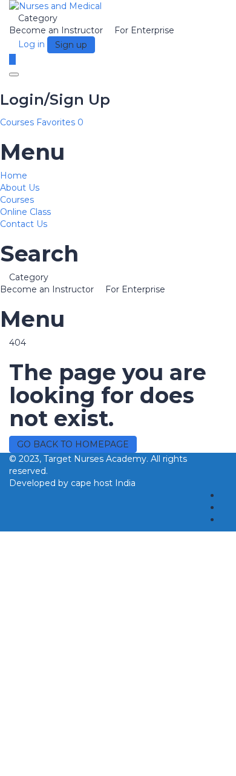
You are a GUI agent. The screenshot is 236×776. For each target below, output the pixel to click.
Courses (18, 122)
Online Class (25, 211)
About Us (19, 187)
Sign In (107, 757)
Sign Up (75, 757)
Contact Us (23, 224)
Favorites (60, 122)
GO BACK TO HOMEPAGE (73, 444)
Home (13, 175)
